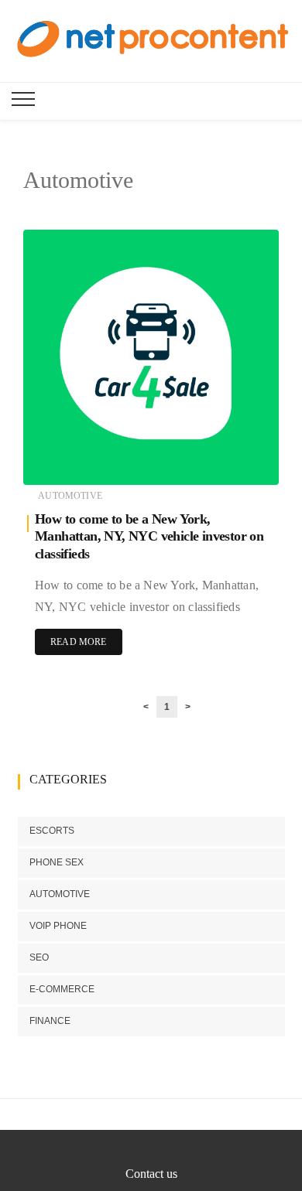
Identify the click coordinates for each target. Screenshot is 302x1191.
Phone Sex (56, 862)
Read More (78, 641)
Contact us (151, 1173)
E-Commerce (61, 989)
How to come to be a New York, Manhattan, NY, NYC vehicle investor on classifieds (149, 536)
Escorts (51, 830)
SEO (39, 957)
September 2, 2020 (224, 462)
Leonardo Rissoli (101, 463)
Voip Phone (58, 925)
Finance (49, 1020)
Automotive (70, 495)
